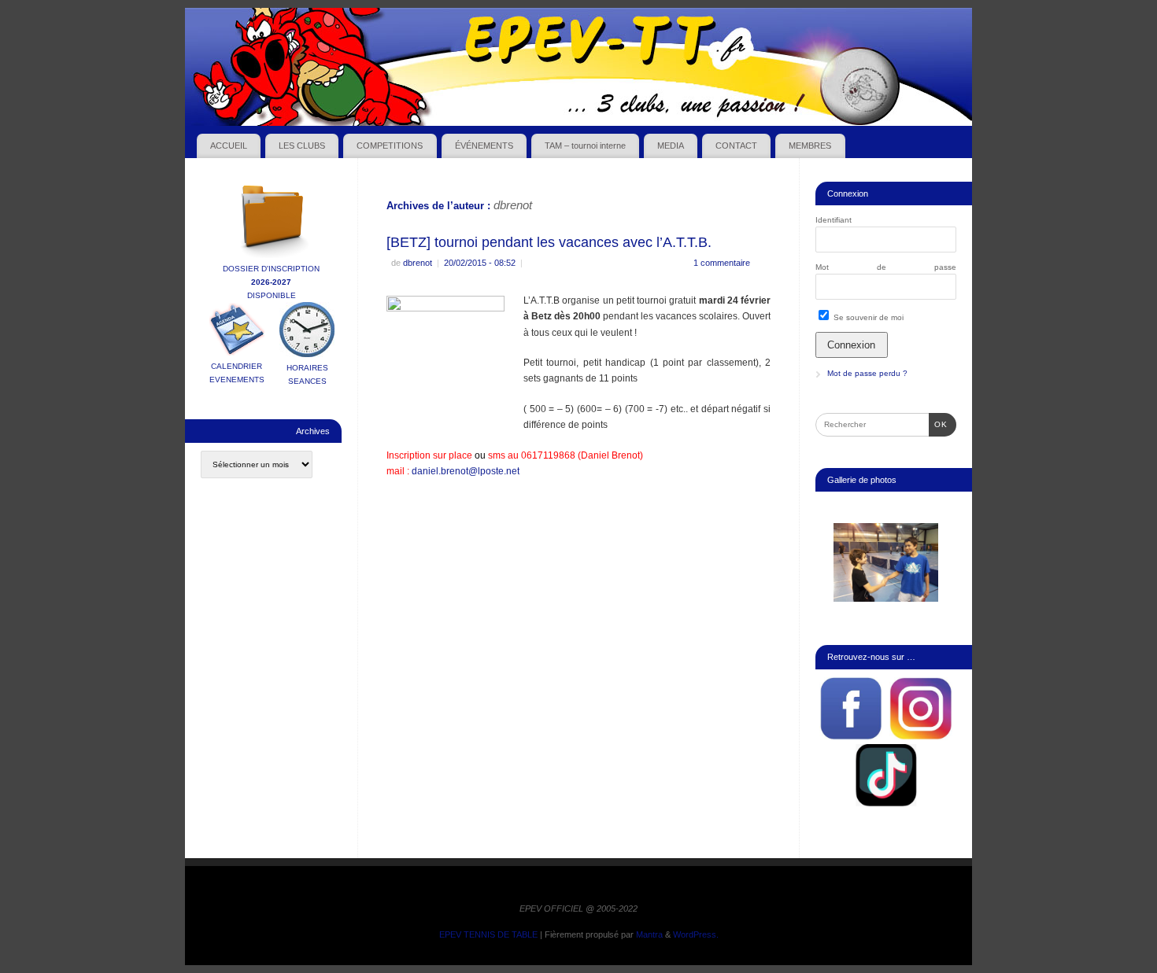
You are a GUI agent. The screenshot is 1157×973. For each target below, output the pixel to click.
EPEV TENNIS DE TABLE (488, 934)
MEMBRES (810, 145)
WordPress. (696, 934)
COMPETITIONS (390, 145)
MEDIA (670, 145)
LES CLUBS (302, 145)
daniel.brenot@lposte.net (465, 471)
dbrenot (512, 205)
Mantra (649, 934)
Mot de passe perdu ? (867, 373)
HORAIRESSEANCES (307, 374)
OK (938, 424)
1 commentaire (721, 262)
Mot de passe (885, 267)
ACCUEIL (228, 145)
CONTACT (736, 145)
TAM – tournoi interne (585, 145)
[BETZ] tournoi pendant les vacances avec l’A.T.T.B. (549, 242)
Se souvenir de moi (867, 317)
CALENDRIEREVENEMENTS (236, 373)
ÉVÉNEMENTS (484, 145)
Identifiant (833, 220)
